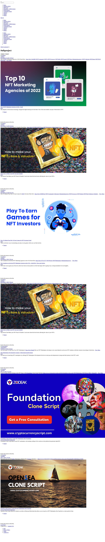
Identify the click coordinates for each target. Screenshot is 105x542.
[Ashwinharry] (52, 346)
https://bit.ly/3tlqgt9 (30, 350)
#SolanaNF (94, 373)
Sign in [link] (2, 17)
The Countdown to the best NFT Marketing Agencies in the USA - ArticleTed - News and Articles (23, 263)
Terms (4, 531)
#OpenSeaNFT (70, 458)
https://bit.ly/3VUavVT (41, 260)
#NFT (5, 59)
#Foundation (29, 373)
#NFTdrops (92, 59)
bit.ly (2, 108)
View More (9, 60)
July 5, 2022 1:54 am (5, 457)
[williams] (52, 55)
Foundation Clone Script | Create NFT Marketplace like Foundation (16, 438)
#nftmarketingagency (77, 59)
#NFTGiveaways (73, 194)
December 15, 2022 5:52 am (7, 126)
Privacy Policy (6, 530)
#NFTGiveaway (51, 59)
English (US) (11, 526)
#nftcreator (56, 194)
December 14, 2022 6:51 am (7, 192)
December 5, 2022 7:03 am (7, 282)
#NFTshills (57, 59)
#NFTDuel (86, 194)
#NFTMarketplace (47, 127)
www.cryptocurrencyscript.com (8, 440)
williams (2, 56)
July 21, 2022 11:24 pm (6, 371)
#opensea (29, 458)
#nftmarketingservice (56, 127)
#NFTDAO (98, 59)
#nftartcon (91, 194)
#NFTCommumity (49, 194)
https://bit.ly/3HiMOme (40, 194)
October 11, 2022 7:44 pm (6, 348)
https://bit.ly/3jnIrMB (31, 59)
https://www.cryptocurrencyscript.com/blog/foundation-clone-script (58, 373)
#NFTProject (40, 127)
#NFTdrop (69, 59)
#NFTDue (3, 60)
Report (4, 112)
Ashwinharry (3, 347)
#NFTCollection (86, 59)
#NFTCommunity (40, 59)
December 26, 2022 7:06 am (7, 58)
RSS (4, 528)
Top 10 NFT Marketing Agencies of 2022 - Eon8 (12, 107)
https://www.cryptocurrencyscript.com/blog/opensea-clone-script (52, 458)
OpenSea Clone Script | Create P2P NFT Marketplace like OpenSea (16, 508)
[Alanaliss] (52, 369)
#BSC (89, 373)
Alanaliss (3, 370)
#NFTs (45, 59)
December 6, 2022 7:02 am (7, 259)
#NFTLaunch (64, 59)
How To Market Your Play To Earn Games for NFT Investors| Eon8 (16, 240)
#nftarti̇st (96, 194)
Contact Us (5, 532)
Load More (3, 525)
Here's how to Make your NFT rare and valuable (12, 173)
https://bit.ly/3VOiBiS (32, 127)
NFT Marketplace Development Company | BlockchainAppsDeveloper (17, 352)
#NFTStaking (80, 194)
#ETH (81, 458)
